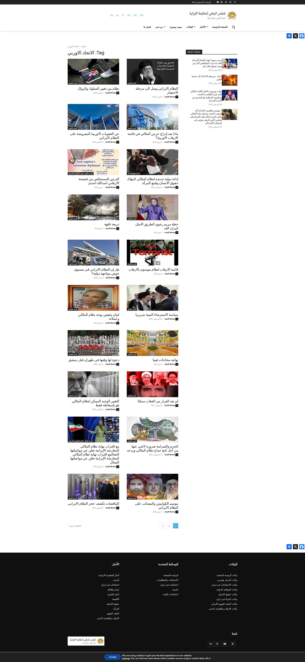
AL (117, 15)
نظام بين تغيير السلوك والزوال (98, 88)
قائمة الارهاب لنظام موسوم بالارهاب (153, 269)
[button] (233, 27)
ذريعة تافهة (111, 224)
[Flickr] (211, 644)
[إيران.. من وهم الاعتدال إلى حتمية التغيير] (229, 80)
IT (123, 15)
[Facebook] (235, 2)
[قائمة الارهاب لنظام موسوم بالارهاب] (152, 252)
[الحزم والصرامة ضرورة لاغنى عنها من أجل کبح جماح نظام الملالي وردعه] (152, 429)
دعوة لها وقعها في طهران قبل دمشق (93, 360)
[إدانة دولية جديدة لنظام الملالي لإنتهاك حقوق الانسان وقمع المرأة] (152, 162)
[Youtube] (218, 2)
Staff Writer (170, 97)
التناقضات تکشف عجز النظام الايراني (93, 503)
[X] (226, 2)
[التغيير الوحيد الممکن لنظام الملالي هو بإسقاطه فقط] (93, 384)
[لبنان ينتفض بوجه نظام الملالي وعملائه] (93, 298)
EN (141, 15)
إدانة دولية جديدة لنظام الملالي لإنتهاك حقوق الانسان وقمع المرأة (152, 181)
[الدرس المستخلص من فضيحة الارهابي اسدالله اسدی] (93, 162)
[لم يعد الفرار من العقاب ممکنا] (152, 384)
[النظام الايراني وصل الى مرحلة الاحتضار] (152, 72)
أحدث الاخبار (132, 83)
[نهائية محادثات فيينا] (152, 343)
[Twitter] (233, 644)
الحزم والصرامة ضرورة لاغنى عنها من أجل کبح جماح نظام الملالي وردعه (152, 448)
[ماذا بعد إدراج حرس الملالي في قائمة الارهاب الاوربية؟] (152, 117)
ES (111, 15)
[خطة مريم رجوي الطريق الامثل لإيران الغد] (152, 207)
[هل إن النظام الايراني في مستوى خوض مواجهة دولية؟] (93, 252)
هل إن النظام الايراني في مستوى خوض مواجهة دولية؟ (96, 271)
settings (126, 658)
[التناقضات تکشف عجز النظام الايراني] (93, 487)
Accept (112, 656)
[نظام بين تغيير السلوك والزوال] (93, 72)
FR (135, 15)
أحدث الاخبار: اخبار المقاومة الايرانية (81, 173)
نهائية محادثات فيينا (165, 360)
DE (128, 15)
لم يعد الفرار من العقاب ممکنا (158, 401)
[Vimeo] (221, 2)
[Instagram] (230, 2)
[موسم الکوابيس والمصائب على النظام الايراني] (152, 487)
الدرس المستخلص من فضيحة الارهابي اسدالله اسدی (98, 181)
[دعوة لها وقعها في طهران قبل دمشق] (93, 343)
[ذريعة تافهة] (93, 207)
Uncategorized (134, 173)
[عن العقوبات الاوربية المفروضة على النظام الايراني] (93, 117)
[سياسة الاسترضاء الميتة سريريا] (152, 298)
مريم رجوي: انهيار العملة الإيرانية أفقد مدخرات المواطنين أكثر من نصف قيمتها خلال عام (207, 63)
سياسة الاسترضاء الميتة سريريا (157, 315)
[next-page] (162, 525)
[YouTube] (225, 644)
